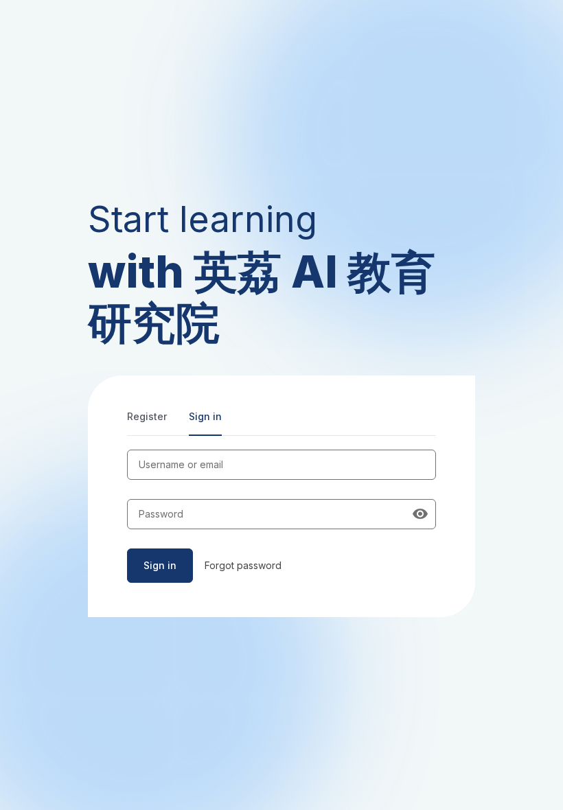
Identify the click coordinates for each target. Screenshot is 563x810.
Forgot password (243, 565)
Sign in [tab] (205, 416)
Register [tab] (147, 416)
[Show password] (420, 514)
